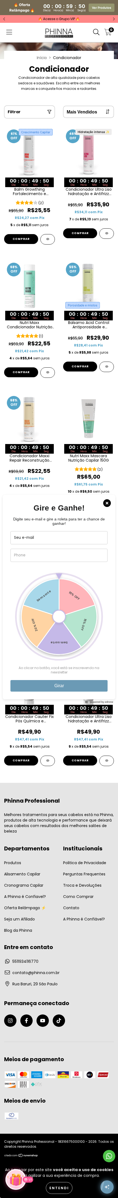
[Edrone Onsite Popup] (59, 599)
